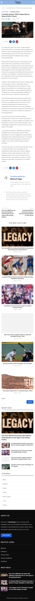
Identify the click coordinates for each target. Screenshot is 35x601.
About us (3, 548)
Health (4, 488)
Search (3, 398)
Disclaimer (4, 561)
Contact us (4, 551)
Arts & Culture (5, 11)
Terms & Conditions (6, 558)
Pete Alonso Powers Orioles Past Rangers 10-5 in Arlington (17, 363)
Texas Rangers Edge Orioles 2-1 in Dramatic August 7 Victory (17, 390)
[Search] (33, 2)
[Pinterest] (17, 41)
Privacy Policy (5, 555)
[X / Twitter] (13, 41)
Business (5, 484)
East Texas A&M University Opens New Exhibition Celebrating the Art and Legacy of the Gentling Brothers (16, 438)
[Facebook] (10, 41)
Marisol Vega (5, 19)
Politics (5, 505)
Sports (5, 492)
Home (3, 8)
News (4, 479)
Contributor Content (14, 11)
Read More (6, 535)
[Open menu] (1, 2)
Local (4, 501)
